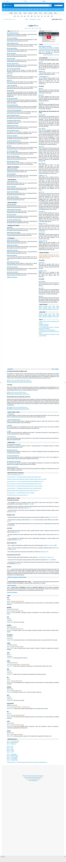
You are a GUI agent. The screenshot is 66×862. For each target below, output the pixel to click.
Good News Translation (12, 135)
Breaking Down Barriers (12, 450)
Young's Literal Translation (13, 191)
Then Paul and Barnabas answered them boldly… (18, 408)
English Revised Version (12, 125)
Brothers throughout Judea (14, 419)
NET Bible (9, 146)
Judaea (57, 306)
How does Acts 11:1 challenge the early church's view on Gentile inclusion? (25, 488)
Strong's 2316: (10, 736)
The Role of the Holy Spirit (13, 455)
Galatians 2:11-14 (43, 175)
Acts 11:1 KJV (10, 752)
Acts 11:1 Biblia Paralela (12, 755)
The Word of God (12, 436)
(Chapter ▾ (12, 31)
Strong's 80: (10, 630)
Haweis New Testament (12, 250)
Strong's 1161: (10, 657)
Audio (26, 28)
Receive (40, 309)
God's (50, 306)
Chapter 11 (10, 19)
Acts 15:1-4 (41, 192)
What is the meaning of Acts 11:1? (15, 474)
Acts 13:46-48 (42, 128)
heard (45, 49)
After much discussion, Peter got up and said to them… (18, 409)
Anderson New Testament (13, 240)
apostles (44, 47)
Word (57, 309)
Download (56, 55)
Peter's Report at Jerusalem (45, 46)
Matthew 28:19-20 (43, 241)
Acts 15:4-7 (18, 539)
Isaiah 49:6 (13, 549)
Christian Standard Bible (12, 105)
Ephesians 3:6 (42, 233)
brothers (51, 47)
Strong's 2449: (10, 648)
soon (43, 49)
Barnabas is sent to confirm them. (47, 330)
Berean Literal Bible (11, 53)
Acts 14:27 (41, 103)
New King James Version (12, 63)
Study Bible (10, 369)
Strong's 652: (10, 612)
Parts (58, 307)
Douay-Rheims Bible (11, 204)
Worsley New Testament (12, 272)
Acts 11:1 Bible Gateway (12, 742)
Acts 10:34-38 (42, 281)
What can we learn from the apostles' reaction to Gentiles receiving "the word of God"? (27, 479)
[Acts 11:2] (64, 385)
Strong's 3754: (10, 674)
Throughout (49, 309)
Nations (50, 307)
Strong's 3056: (10, 726)
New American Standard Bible (13, 68)
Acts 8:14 (41, 88)
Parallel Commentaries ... (12, 592)
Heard (53, 306)
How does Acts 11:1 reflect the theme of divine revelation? (21, 492)
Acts (7, 19)
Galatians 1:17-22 (43, 271)
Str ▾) (18, 31)
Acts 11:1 (9, 569)
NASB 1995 (9, 75)
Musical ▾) (50, 31)
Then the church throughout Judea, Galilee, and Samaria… (19, 380)
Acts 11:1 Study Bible (12, 754)
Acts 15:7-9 (41, 146)
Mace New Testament (12, 255)
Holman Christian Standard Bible (14, 110)
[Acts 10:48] (1, 385)
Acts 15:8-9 (17, 563)
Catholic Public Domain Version (14, 209)
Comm (36, 28)
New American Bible (11, 214)
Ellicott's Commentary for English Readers (16, 577)
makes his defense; (44, 324)
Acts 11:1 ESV (10, 749)
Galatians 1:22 (42, 71)
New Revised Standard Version (14, 219)
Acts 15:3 (41, 296)
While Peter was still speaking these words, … (17, 407)
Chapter (57, 369)
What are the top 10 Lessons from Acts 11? (18, 495)
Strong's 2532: (10, 622)
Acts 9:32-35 (42, 211)
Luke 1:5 (51, 517)
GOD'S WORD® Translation (13, 130)
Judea (40, 49)
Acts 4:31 (49, 559)
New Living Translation (12, 38)
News (54, 307)
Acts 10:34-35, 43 (51, 545)
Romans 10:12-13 (43, 223)
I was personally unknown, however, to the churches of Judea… (20, 381)
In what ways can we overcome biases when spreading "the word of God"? (24, 483)
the (50, 49)
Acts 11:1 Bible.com (11, 744)
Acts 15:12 (41, 95)
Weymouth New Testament (13, 161)
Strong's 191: (10, 666)
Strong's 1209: (10, 708)
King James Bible (11, 58)
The (40, 47)
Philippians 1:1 (27, 507)
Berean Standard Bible (12, 48)
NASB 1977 (9, 80)
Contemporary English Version (14, 120)
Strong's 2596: (10, 640)
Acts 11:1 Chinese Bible (12, 757)
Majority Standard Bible (12, 169)
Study (33, 28)
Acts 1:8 (9, 521)
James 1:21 (50, 557)
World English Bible (11, 174)
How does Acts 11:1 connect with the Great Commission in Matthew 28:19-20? (25, 481)
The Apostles (11, 414)
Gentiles (53, 49)
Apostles (41, 306)
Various (54, 309)
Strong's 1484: (10, 692)
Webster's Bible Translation (13, 156)
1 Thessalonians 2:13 (42, 557)
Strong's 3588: (10, 602)
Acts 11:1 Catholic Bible (12, 760)
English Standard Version (12, 43)
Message (45, 307)
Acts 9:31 (41, 62)
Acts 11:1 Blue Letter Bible (13, 741)
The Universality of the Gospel (14, 444)
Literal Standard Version (12, 181)
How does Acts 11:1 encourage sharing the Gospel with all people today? (24, 477)
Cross (29, 28)
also (56, 49)
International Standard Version (13, 141)
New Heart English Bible (12, 151)
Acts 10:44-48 (42, 115)
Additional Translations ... (12, 277)
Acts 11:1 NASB (10, 750)
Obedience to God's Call (12, 467)
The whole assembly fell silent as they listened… (17, 393)
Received (45, 309)
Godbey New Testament (12, 245)
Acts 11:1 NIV (10, 746)
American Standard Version (13, 115)
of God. (49, 50)
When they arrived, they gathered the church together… (18, 394)
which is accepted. (44, 325)
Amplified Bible (10, 90)
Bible (4, 19)
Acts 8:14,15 (41, 262)
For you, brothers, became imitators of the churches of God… (19, 382)
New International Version (13, 33)
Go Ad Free (3, 856)
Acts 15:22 (13, 511)
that (48, 49)
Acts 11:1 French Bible (12, 758)
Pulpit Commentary (11, 585)
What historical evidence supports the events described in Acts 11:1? (23, 490)
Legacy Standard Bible (12, 85)
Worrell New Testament (12, 267)
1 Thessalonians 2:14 (43, 76)
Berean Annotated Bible (12, 98)
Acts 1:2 (29, 504)
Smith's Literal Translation (12, 197)
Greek (40, 28)
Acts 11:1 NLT (10, 747)
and (48, 47)
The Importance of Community (13, 461)
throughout (56, 47)
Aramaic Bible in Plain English (13, 232)
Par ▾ (16, 31)
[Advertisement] (33, 359)
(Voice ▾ (46, 31)
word (46, 50)
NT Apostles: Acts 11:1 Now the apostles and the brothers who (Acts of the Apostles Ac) (27, 762)
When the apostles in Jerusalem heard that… (16, 392)
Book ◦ (53, 369)
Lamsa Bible (10, 227)
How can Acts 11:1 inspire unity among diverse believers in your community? (25, 486)
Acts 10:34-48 (42, 163)
